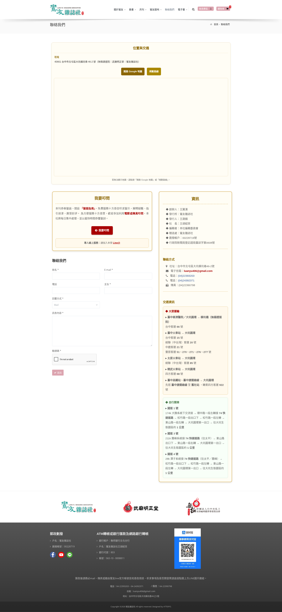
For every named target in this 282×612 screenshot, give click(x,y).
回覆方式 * (57, 298)
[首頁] (67, 9)
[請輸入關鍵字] (193, 9)
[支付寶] (187, 548)
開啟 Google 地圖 (133, 71)
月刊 (141, 9)
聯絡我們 (169, 9)
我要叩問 (103, 230)
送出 (59, 372)
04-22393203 (122, 586)
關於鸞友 (118, 9)
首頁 (216, 24)
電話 (54, 284)
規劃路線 (154, 71)
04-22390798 (166, 586)
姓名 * (55, 269)
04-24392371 (137, 586)
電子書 (181, 9)
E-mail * (108, 269)
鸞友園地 (154, 9)
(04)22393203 (186, 275)
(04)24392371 (186, 280)
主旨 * (107, 284)
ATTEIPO (167, 606)
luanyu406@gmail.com (198, 271)
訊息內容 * (57, 313)
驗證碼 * (56, 350)
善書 (131, 9)
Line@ (116, 243)
